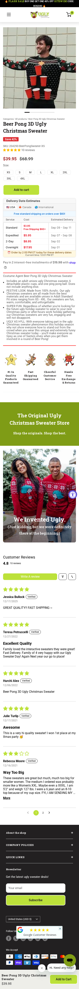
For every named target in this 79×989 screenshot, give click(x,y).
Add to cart (21, 190)
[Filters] (63, 576)
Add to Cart (63, 979)
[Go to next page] (50, 813)
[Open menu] (9, 14)
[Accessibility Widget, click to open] (72, 494)
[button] (12, 150)
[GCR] (20, 929)
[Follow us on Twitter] (16, 938)
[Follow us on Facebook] (8, 938)
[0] (69, 14)
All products (21, 119)
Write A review (30, 576)
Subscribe (36, 900)
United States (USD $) (20, 919)
